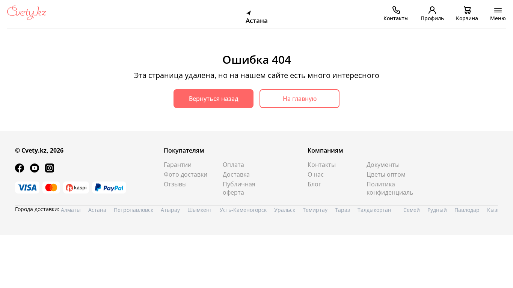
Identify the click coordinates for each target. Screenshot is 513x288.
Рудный (437, 209)
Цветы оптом (386, 174)
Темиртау (315, 209)
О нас (316, 174)
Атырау (170, 209)
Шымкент (199, 209)
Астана (97, 209)
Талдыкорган (374, 209)
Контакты (322, 164)
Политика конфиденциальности (390, 188)
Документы (383, 164)
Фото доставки (185, 174)
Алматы (71, 209)
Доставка (236, 174)
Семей (411, 209)
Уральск (284, 209)
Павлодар (467, 209)
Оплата (233, 164)
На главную (300, 98)
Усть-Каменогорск (243, 209)
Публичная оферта (239, 188)
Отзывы (175, 184)
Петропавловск (133, 209)
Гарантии (178, 164)
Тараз (342, 209)
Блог (314, 184)
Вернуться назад (213, 98)
